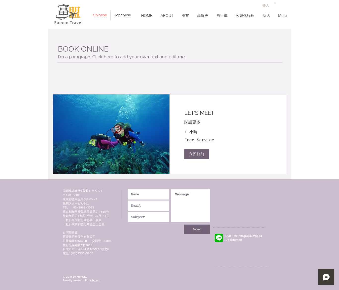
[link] (227, 112)
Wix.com (95, 280)
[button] (275, 3)
